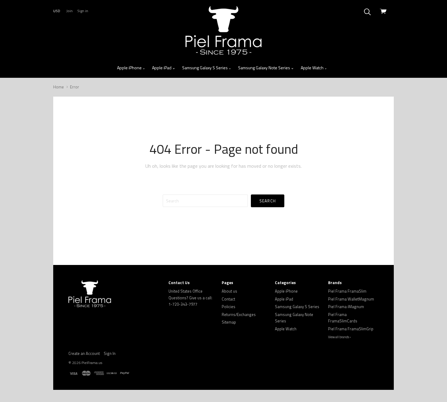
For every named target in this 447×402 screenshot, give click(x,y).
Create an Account (84, 353)
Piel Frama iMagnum (346, 307)
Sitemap (229, 322)
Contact (228, 299)
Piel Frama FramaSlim (347, 291)
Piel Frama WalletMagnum (351, 299)
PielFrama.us (91, 363)
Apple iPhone (130, 67)
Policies (228, 307)
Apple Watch (312, 67)
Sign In (110, 353)
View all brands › (339, 337)
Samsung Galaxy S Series (205, 67)
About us (229, 291)
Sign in (82, 11)
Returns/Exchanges (239, 314)
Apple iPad (162, 67)
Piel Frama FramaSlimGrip (350, 329)
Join (69, 11)
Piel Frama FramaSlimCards (342, 317)
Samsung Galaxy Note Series (264, 67)
